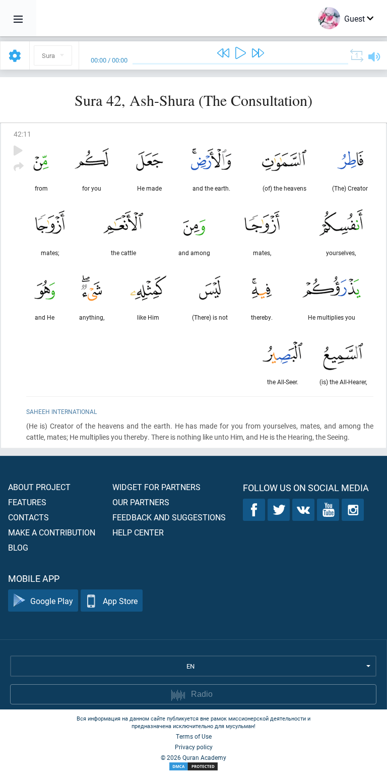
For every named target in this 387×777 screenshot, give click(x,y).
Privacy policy (194, 747)
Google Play (51, 600)
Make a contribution (51, 532)
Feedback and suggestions (169, 517)
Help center (138, 532)
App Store (120, 600)
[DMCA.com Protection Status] (193, 766)
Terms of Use (194, 736)
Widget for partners (156, 487)
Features (27, 502)
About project (39, 487)
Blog (18, 547)
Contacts (28, 517)
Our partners (140, 502)
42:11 (22, 134)
